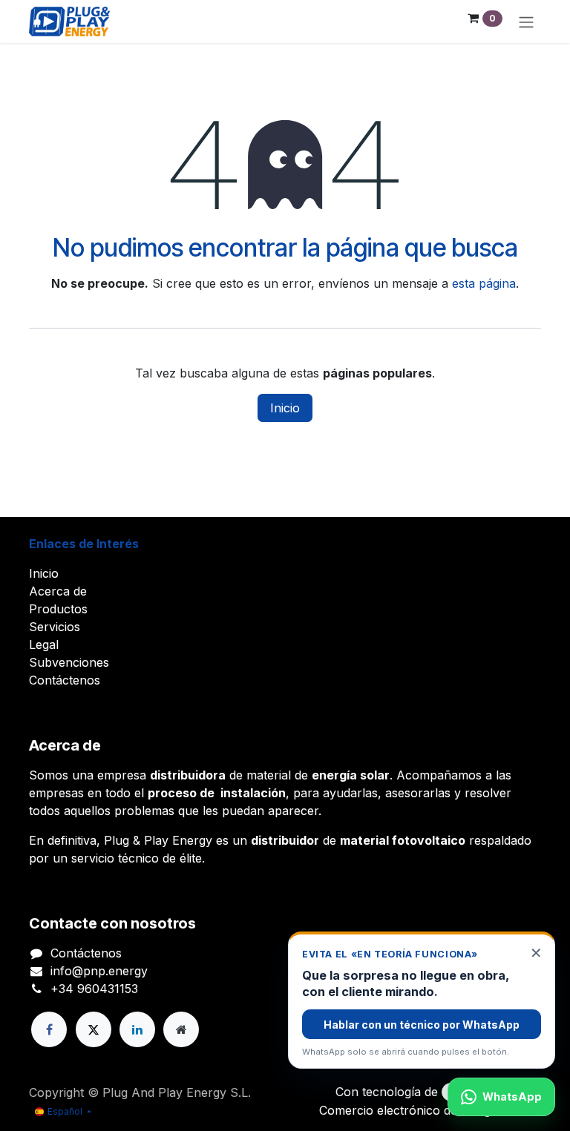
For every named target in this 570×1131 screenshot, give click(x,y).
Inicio (285, 407)
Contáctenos (64, 680)
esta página (484, 283)
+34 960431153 (94, 988)
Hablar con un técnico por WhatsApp (422, 1024)
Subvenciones (69, 662)
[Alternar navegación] (526, 21)
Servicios (54, 626)
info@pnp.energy (99, 970)
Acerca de (58, 591)
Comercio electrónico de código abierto (430, 1110)
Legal (44, 644)
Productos (58, 608)
